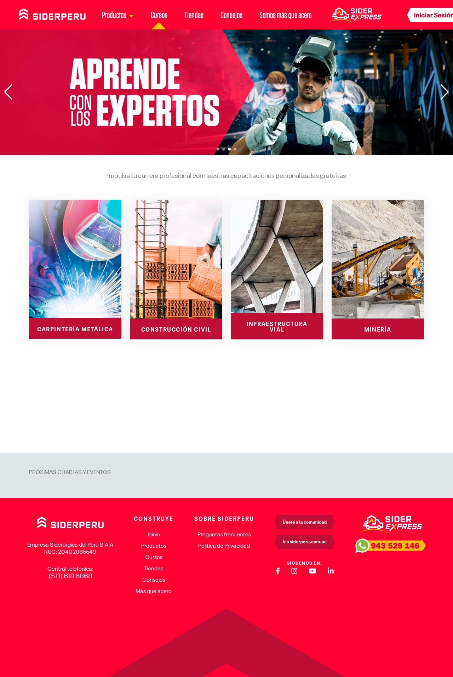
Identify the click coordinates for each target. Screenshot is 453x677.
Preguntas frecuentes (224, 535)
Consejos (231, 14)
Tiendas (193, 14)
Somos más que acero (285, 14)
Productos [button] (114, 14)
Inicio (154, 535)
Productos (153, 546)
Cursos (159, 14)
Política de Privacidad (224, 546)
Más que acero (154, 591)
